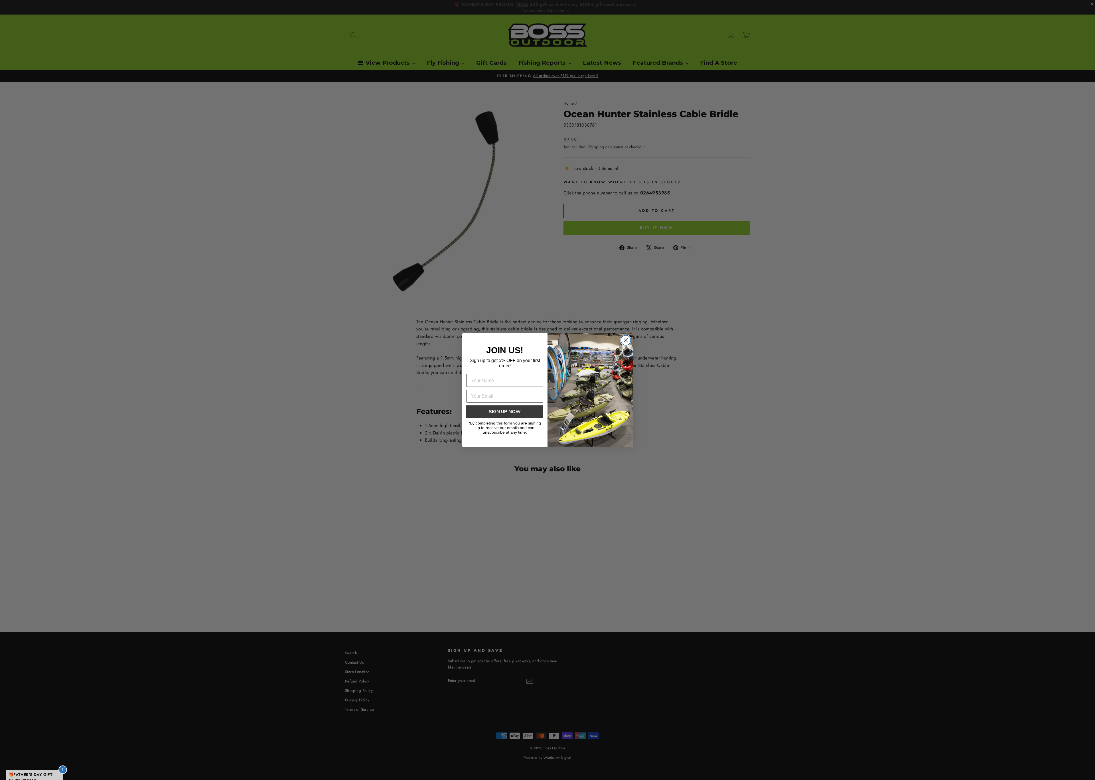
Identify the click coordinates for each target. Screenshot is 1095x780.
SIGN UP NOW (505, 412)
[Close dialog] (626, 340)
